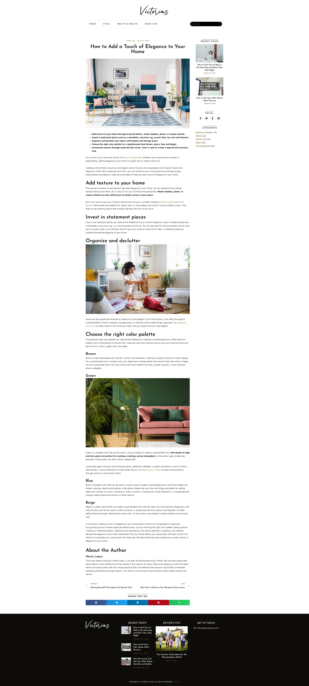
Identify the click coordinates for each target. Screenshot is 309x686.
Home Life (151, 24)
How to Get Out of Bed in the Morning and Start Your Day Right (210, 67)
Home (92, 24)
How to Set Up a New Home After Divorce (141, 647)
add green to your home (148, 470)
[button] (96, 602)
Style (106, 24)
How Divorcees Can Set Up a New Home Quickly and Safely (142, 661)
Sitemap (176, 682)
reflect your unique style (130, 157)
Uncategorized (203, 146)
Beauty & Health (127, 24)
